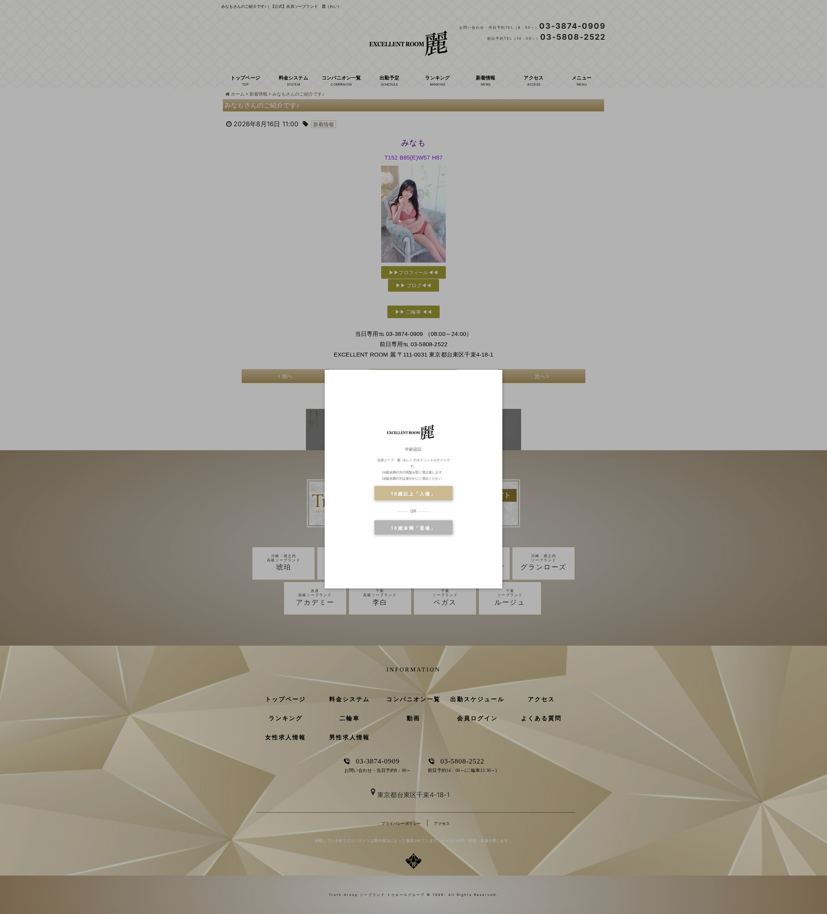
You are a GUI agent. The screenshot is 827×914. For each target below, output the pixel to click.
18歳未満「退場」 (413, 528)
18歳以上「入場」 (413, 493)
